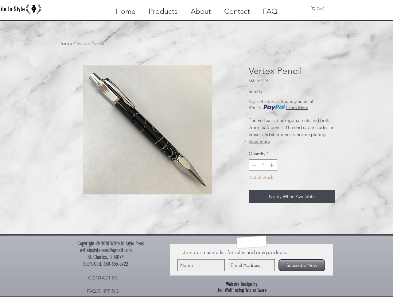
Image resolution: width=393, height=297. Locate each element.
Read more (259, 141)
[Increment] (272, 165)
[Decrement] (253, 165)
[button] (319, 8)
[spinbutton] (262, 165)
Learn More (297, 107)
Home (65, 43)
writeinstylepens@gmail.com (106, 250)
